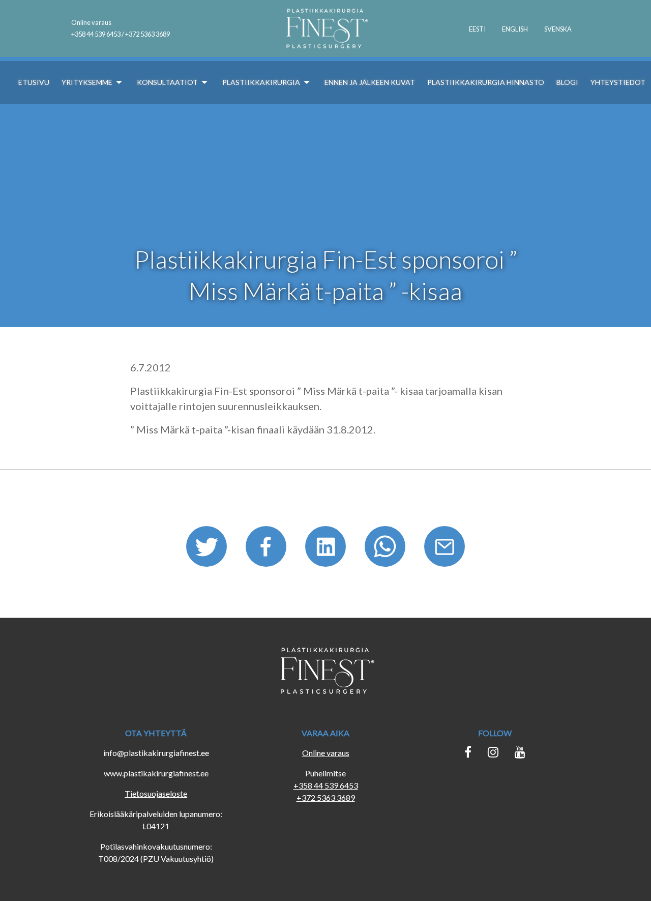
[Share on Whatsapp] (386, 549)
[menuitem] (477, 28)
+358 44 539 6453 (325, 785)
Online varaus (91, 22)
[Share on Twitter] (207, 549)
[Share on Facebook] (267, 549)
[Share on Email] (444, 549)
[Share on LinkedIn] (326, 549)
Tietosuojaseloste (156, 793)
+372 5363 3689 (326, 797)
